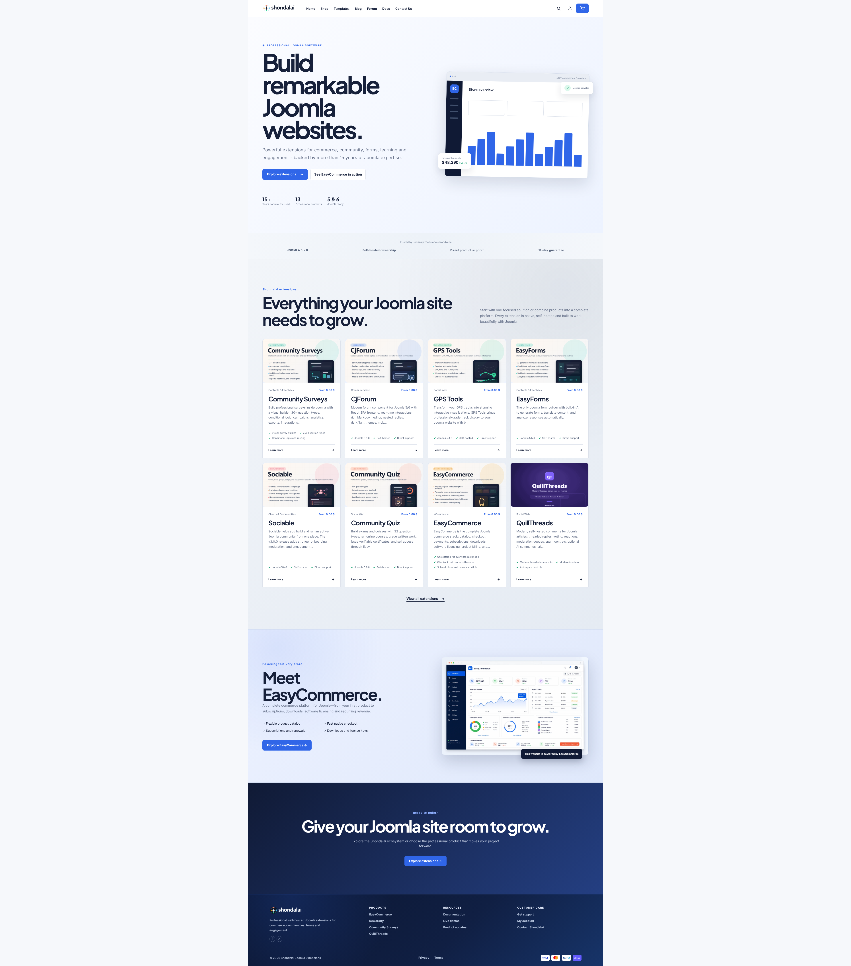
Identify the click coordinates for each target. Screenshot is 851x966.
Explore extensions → (425, 861)
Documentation (454, 914)
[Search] (558, 8)
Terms (438, 957)
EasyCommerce (457, 523)
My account (525, 921)
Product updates (454, 927)
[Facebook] (272, 939)
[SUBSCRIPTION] (301, 361)
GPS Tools (448, 399)
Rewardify (376, 921)
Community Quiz (375, 523)
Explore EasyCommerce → (287, 745)
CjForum (363, 399)
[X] (279, 939)
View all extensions (425, 598)
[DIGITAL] (549, 484)
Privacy (423, 957)
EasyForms (532, 399)
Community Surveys (297, 399)
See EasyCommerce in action (338, 174)
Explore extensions (285, 174)
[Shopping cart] (582, 8)
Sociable (281, 523)
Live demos (451, 921)
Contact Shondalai (530, 927)
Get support (525, 914)
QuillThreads (534, 523)
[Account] (569, 8)
